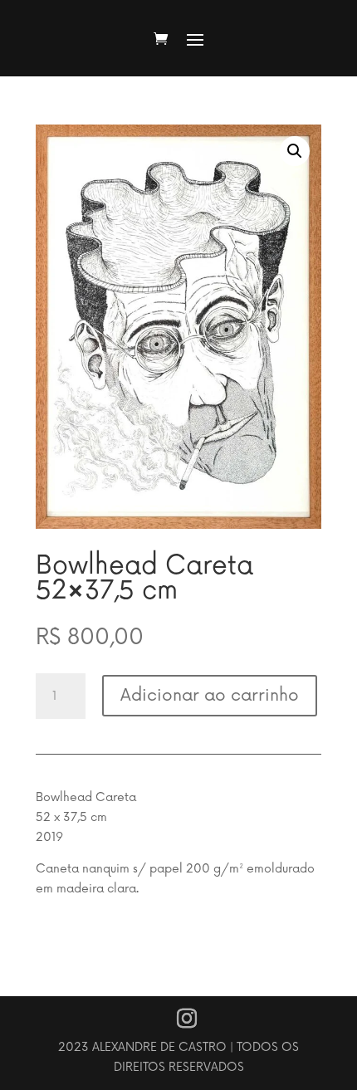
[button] (295, 151)
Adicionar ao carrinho (209, 696)
